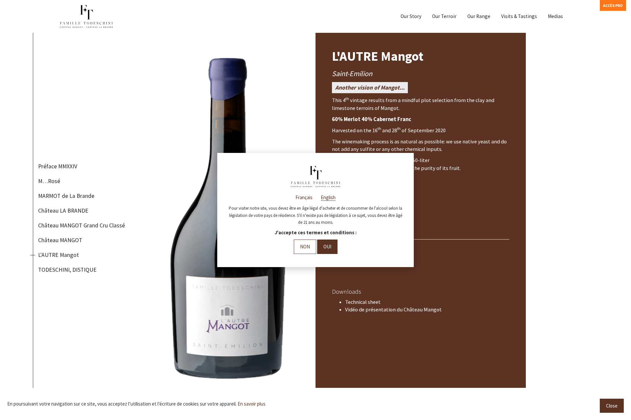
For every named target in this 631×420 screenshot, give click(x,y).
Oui (327, 246)
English (328, 197)
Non (305, 246)
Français (304, 197)
